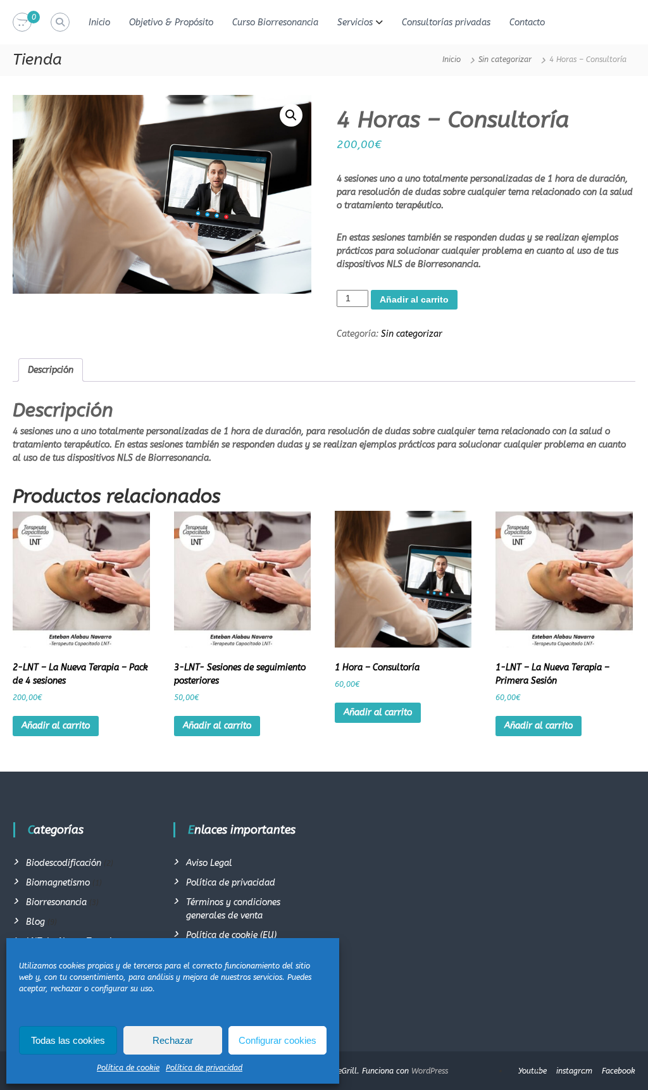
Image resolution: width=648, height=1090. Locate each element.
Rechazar (173, 1040)
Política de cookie (128, 1067)
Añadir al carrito (414, 299)
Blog (35, 922)
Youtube (532, 1071)
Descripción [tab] (50, 370)
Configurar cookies (277, 1040)
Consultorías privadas (446, 22)
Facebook (618, 1071)
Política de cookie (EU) (231, 935)
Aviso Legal (209, 863)
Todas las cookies (68, 1040)
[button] (291, 115)
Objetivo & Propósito (171, 22)
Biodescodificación (63, 863)
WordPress (429, 1071)
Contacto (527, 22)
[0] (22, 22)
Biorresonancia (56, 902)
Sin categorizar (505, 59)
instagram (574, 1071)
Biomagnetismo (58, 882)
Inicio (99, 22)
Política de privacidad (204, 1067)
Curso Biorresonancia (275, 22)
